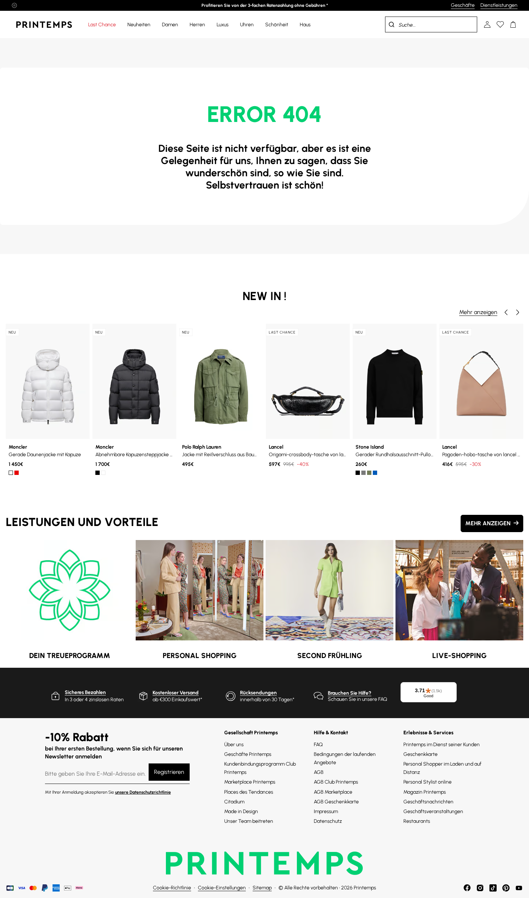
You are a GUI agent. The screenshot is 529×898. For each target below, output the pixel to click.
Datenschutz (328, 821)
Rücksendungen (258, 693)
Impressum (326, 811)
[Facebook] (467, 888)
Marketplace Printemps (249, 782)
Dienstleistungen (498, 5)
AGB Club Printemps (336, 782)
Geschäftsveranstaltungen (433, 811)
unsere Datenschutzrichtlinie (143, 792)
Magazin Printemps (424, 792)
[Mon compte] (487, 24)
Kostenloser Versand (176, 693)
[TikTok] (493, 888)
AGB (319, 772)
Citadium (234, 802)
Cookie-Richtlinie (172, 888)
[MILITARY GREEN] (369, 473)
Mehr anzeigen (478, 312)
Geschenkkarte (420, 754)
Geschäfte (463, 5)
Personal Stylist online (427, 782)
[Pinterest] (506, 888)
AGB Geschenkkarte (336, 802)
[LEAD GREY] (363, 473)
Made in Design (241, 811)
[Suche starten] (391, 24)
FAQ (318, 744)
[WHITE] (11, 473)
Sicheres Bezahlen (85, 692)
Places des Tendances (248, 792)
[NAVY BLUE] (375, 473)
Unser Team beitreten (248, 821)
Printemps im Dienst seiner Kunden (441, 744)
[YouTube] (519, 888)
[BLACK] (97, 473)
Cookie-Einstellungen (222, 888)
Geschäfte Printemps (247, 754)
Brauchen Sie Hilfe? (349, 693)
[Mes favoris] (500, 24)
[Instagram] (480, 888)
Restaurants (416, 821)
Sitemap (262, 888)
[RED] (16, 473)
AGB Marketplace (333, 792)
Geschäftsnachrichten (428, 802)
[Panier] (513, 24)
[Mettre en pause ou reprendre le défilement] (14, 5)
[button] (506, 312)
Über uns (234, 744)
